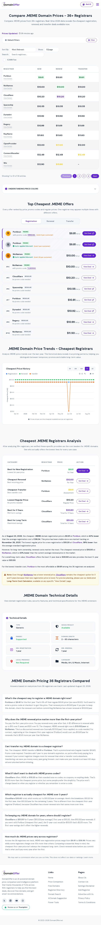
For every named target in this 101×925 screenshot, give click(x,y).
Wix (5, 163)
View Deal (87, 255)
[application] (50, 395)
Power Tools (53, 902)
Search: (5, 54)
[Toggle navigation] (97, 4)
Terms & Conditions (86, 902)
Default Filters (13, 40)
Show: (40, 49)
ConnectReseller (11, 153)
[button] (80, 374)
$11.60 (40, 135)
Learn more (88, 857)
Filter (93, 40)
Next (95, 176)
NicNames (8, 85)
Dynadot (8, 114)
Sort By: (5, 49)
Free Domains (54, 886)
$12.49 (40, 154)
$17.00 (59, 145)
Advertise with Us (85, 894)
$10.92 (40, 116)
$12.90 (40, 164)
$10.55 (40, 106)
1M (70, 369)
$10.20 (40, 96)
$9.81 (41, 77)
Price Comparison (55, 882)
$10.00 (41, 87)
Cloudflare (8, 95)
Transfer (70, 221)
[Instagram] (22, 900)
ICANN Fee (11, 60)
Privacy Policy (84, 898)
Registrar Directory (56, 890)
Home (50, 877)
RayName (8, 134)
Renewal (50, 221)
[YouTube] (16, 900)
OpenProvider (10, 143)
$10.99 (40, 125)
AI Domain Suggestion (57, 898)
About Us (82, 877)
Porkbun (7, 76)
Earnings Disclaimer (86, 886)
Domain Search (54, 894)
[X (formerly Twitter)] (4, 900)
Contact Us (83, 882)
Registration (31, 221)
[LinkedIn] (10, 900)
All (92, 369)
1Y (87, 369)
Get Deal (87, 233)
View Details (8, 79)
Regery (7, 124)
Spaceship (8, 105)
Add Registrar (84, 890)
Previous (66, 176)
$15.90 (59, 164)
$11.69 (59, 125)
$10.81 (59, 77)
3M (76, 369)
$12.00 (40, 145)
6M (81, 369)
